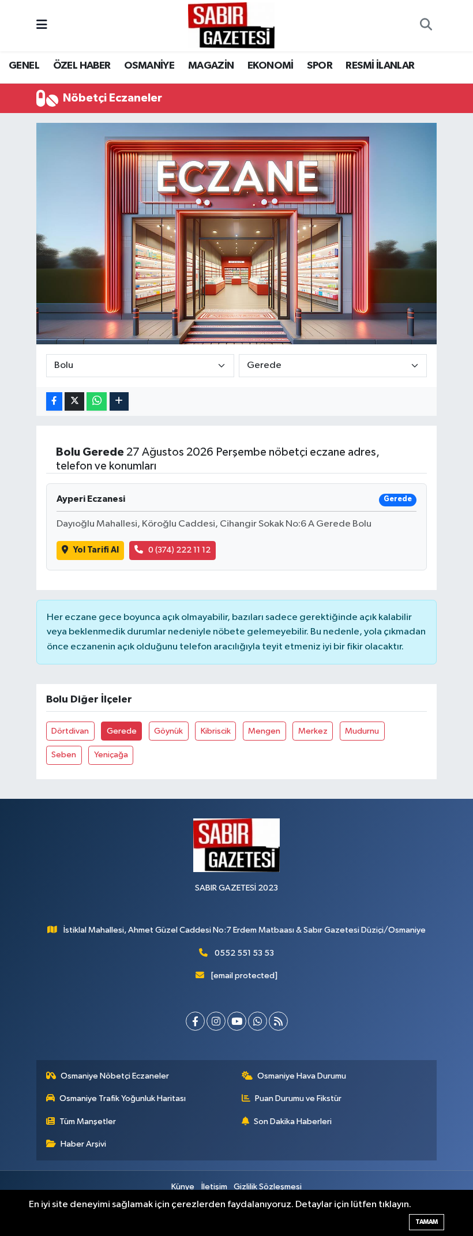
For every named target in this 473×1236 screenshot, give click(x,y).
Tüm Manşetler (87, 1121)
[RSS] (278, 1021)
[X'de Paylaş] (74, 401)
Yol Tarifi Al (96, 550)
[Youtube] (236, 1021)
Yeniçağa (111, 754)
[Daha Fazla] (119, 401)
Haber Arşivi (83, 1144)
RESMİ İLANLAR (380, 66)
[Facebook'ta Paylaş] (54, 401)
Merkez (313, 731)
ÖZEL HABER (82, 66)
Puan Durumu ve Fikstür (298, 1098)
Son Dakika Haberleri (293, 1121)
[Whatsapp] (257, 1021)
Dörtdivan (70, 731)
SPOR (319, 66)
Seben (63, 754)
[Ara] (426, 25)
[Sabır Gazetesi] (231, 25)
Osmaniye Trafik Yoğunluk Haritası (122, 1098)
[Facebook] (195, 1021)
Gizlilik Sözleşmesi (268, 1186)
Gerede (122, 731)
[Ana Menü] (41, 26)
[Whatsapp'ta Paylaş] (97, 401)
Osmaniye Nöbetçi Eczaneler (115, 1076)
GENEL (24, 66)
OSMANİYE (149, 66)
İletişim (214, 1186)
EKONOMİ (270, 66)
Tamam (426, 1222)
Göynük (168, 731)
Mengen (264, 731)
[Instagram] (216, 1021)
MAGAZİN (211, 66)
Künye (182, 1186)
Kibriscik (216, 731)
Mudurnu (362, 731)
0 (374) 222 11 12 (179, 550)
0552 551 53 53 (244, 953)
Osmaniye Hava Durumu (301, 1076)
